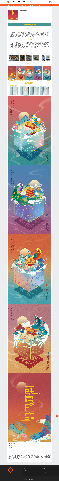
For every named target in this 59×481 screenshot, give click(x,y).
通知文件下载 (38, 5)
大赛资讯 (17, 5)
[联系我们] (57, 415)
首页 (8, 5)
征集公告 (13, 5)
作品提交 (22, 5)
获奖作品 (26, 5)
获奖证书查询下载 (32, 5)
